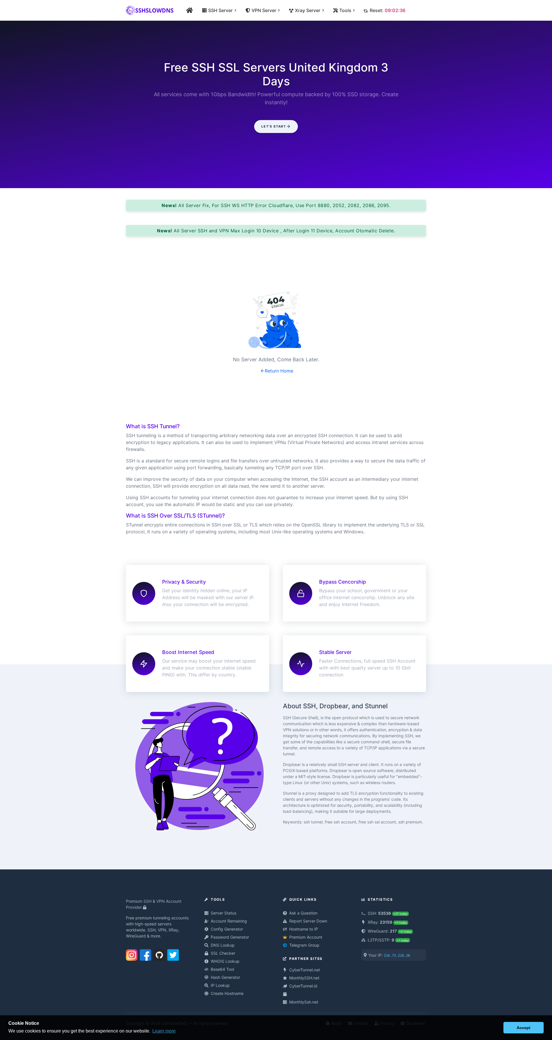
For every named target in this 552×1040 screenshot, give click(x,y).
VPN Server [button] (264, 10)
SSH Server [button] (220, 10)
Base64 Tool (222, 969)
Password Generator (230, 937)
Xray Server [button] (307, 10)
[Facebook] (145, 953)
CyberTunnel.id (303, 985)
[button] (497, 1027)
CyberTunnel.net (304, 969)
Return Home (279, 370)
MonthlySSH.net (304, 977)
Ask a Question (303, 912)
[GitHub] (159, 953)
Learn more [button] (164, 1031)
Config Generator (227, 929)
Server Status (223, 912)
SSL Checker (223, 953)
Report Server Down (308, 921)
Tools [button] (345, 10)
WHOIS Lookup (225, 961)
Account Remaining (229, 921)
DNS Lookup (223, 945)
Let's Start (273, 126)
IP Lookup (220, 985)
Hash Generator (225, 977)
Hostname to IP (303, 929)
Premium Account (305, 937)
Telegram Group (304, 945)
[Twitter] (173, 953)
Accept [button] (523, 1027)
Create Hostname (227, 993)
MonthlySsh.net (303, 1002)
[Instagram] (131, 953)
